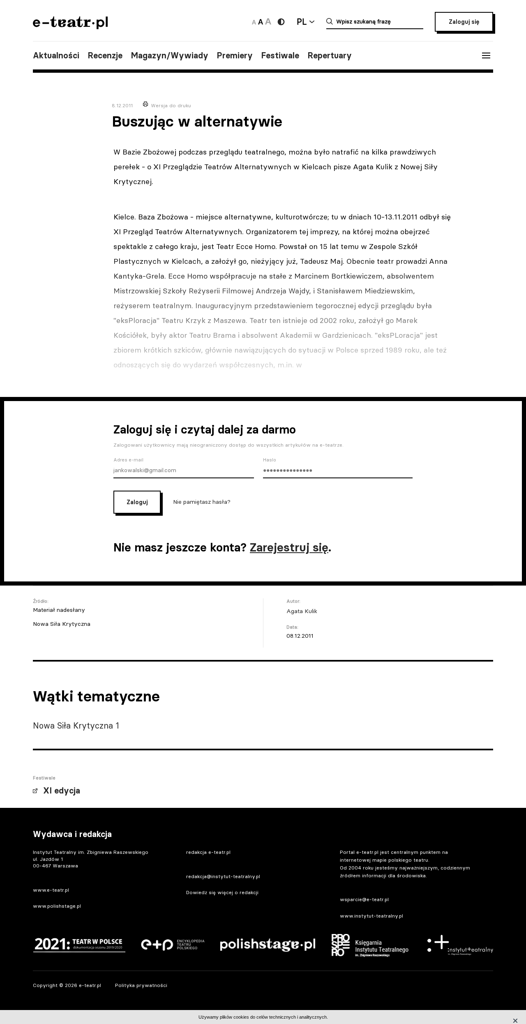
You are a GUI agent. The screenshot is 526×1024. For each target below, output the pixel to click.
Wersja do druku (171, 105)
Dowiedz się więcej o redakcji (222, 892)
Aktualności (56, 55)
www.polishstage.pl (57, 906)
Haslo (269, 460)
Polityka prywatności (141, 985)
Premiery (235, 55)
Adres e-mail (128, 460)
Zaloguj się (464, 21)
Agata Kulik (301, 611)
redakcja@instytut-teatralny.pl (223, 876)
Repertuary (329, 55)
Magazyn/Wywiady (169, 55)
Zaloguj (137, 502)
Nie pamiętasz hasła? (202, 501)
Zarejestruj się (289, 547)
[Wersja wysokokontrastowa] (281, 22)
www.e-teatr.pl (51, 890)
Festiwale (280, 55)
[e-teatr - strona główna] (70, 26)
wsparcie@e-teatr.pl (364, 899)
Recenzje (105, 55)
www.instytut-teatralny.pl (371, 916)
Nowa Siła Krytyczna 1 (76, 725)
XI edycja (61, 791)
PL (302, 21)
